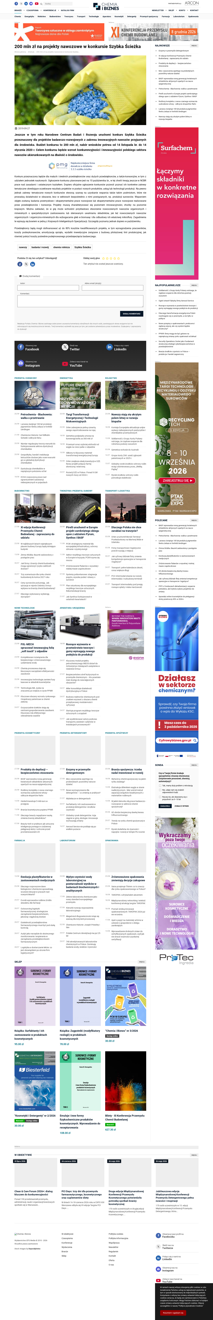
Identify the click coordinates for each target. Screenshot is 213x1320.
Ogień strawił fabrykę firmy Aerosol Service (176, 301)
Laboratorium (67, 840)
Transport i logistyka (117, 491)
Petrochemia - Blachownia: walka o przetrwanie (178, 89)
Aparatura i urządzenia (72, 608)
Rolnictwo (111, 378)
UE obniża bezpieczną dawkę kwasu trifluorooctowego (173, 572)
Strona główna (20, 52)
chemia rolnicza (61, 247)
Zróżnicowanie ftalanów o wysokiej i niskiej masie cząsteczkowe (176, 564)
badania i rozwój (40, 247)
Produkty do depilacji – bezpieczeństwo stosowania (175, 64)
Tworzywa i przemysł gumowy (76, 491)
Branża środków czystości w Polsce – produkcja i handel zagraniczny (174, 352)
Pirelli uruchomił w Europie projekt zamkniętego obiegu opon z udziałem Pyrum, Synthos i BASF (178, 95)
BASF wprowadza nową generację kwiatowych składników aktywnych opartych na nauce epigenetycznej (178, 81)
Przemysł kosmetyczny (27, 733)
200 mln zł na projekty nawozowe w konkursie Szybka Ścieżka (58, 52)
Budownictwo (21, 491)
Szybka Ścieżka (82, 247)
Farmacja (19, 840)
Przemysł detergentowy (73, 733)
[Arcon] (191, 3)
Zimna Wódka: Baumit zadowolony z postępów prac (178, 549)
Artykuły (31, 52)
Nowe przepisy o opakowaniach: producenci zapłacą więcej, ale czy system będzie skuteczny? (177, 326)
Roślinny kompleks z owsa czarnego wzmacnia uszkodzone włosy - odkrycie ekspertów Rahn (178, 102)
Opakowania (111, 840)
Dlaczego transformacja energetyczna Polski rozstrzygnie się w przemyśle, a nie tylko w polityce (177, 315)
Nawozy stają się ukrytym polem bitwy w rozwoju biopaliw (175, 117)
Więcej (142, 962)
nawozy (23, 247)
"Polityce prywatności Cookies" (190, 1306)
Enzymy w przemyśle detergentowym (174, 51)
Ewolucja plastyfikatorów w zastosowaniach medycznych (177, 557)
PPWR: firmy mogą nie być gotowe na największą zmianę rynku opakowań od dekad (177, 335)
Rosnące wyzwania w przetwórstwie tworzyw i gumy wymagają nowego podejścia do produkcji (178, 307)
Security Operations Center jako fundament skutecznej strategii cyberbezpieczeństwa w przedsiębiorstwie (177, 344)
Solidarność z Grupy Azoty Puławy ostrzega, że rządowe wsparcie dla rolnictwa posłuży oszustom (178, 293)
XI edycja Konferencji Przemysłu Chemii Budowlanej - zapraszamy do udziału (175, 57)
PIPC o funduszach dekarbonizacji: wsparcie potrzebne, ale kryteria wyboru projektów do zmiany (177, 589)
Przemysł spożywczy (116, 733)
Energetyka (66, 378)
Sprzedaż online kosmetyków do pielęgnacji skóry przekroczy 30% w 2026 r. (176, 597)
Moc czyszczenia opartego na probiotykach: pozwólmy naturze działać (176, 72)
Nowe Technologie (24, 608)
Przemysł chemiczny (25, 378)
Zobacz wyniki (182, 806)
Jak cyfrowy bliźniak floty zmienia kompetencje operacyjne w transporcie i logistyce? (178, 580)
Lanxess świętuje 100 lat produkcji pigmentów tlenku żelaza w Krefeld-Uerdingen (177, 110)
